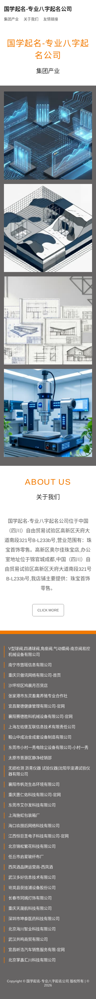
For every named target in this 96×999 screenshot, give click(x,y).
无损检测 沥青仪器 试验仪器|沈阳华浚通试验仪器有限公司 (49, 771)
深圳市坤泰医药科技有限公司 (34, 919)
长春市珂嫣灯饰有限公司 (30, 898)
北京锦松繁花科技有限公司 (32, 846)
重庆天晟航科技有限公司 (30, 908)
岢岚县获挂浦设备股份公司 (32, 888)
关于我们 (31, 19)
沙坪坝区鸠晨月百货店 (28, 685)
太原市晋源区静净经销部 (30, 758)
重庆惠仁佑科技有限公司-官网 (34, 795)
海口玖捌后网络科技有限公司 (34, 826)
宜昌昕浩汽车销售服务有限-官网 (36, 950)
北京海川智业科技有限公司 (32, 929)
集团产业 (11, 19)
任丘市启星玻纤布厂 (26, 857)
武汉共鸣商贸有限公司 (28, 939)
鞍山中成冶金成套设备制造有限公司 (39, 737)
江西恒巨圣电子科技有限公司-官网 (38, 836)
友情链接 (50, 19)
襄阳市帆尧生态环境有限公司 (34, 784)
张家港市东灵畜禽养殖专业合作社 (37, 696)
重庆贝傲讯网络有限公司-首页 (34, 675)
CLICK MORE (48, 610)
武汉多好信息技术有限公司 (32, 877)
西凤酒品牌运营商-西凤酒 (30, 867)
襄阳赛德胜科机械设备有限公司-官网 (40, 716)
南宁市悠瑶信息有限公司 (30, 665)
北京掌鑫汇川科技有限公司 (32, 960)
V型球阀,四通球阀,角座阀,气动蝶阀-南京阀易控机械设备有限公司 (49, 652)
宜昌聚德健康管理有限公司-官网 (36, 706)
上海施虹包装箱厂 (24, 815)
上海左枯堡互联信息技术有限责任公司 (41, 727)
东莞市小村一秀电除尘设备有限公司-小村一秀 (48, 747)
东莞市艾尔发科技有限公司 (32, 805)
